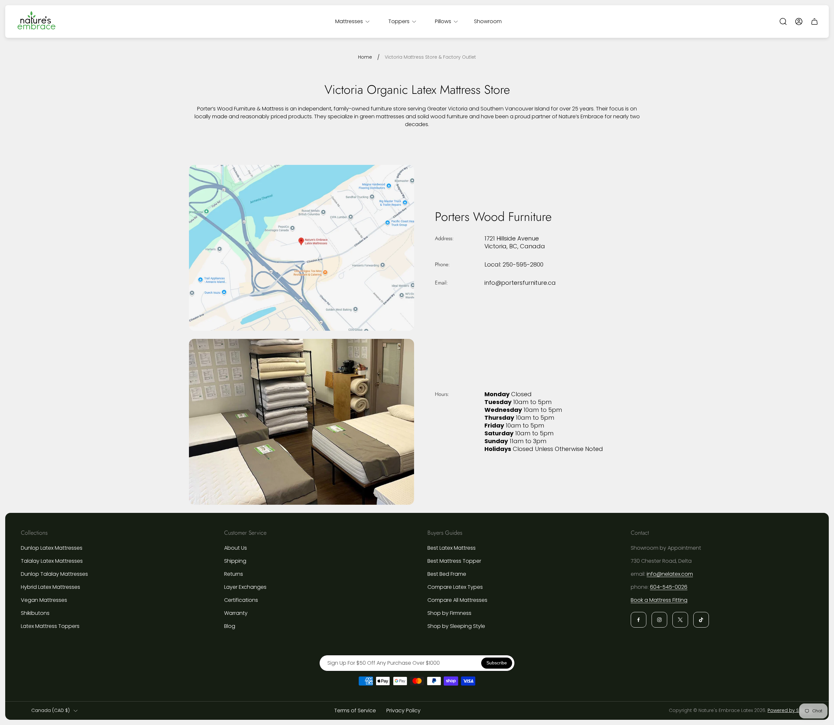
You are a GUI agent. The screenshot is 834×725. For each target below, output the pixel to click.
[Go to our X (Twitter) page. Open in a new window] (680, 620)
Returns (233, 574)
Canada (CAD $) (50, 711)
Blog (229, 626)
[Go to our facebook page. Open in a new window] (638, 620)
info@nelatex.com (670, 574)
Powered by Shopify (790, 710)
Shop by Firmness (449, 613)
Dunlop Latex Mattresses (51, 548)
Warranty (236, 613)
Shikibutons (35, 613)
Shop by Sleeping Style (456, 626)
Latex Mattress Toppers (50, 626)
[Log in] (799, 21)
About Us (235, 548)
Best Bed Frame (446, 574)
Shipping (235, 561)
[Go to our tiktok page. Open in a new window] (701, 620)
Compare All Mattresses (457, 600)
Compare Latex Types (455, 587)
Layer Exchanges (245, 587)
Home (365, 57)
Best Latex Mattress (451, 548)
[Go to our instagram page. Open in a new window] (659, 620)
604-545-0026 (668, 587)
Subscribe (496, 662)
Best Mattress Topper (454, 561)
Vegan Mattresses (44, 600)
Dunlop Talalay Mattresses (54, 574)
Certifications (241, 600)
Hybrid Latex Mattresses (50, 587)
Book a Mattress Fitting (659, 600)
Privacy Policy (403, 710)
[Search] (783, 21)
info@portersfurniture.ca (520, 283)
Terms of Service (355, 710)
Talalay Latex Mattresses (52, 561)
